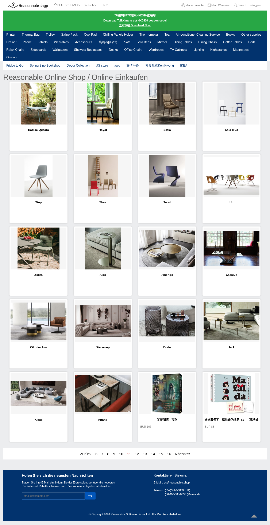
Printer (10, 34)
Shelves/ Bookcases (88, 49)
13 (145, 454)
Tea (167, 34)
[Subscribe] (90, 496)
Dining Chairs (207, 42)
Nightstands (218, 49)
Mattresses (241, 49)
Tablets (43, 42)
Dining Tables (183, 42)
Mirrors (162, 42)
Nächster (182, 454)
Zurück (86, 454)
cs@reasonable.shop (177, 482)
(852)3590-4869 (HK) (177, 490)
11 (129, 454)
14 (153, 454)
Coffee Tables (232, 42)
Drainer (11, 42)
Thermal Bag (30, 34)
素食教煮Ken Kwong (159, 65)
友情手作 (132, 65)
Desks (113, 49)
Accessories (83, 42)
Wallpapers (60, 49)
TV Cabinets (178, 49)
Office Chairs (133, 49)
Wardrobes (156, 49)
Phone (27, 42)
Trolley (50, 34)
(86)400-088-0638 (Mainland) (182, 494)
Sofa (127, 42)
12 (137, 454)
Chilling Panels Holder (118, 34)
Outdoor (12, 57)
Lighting (198, 49)
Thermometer (148, 34)
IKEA (183, 65)
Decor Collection (78, 65)
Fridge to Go (14, 65)
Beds (251, 42)
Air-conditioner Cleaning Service (198, 34)
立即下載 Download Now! (135, 25)
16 (169, 454)
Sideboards (38, 49)
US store (102, 65)
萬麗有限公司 (108, 42)
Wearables (61, 42)
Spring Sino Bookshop (45, 65)
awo (117, 65)
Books (230, 34)
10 (121, 454)
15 (161, 454)
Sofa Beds (144, 42)
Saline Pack (69, 34)
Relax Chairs (15, 49)
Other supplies (251, 34)
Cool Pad (90, 34)
